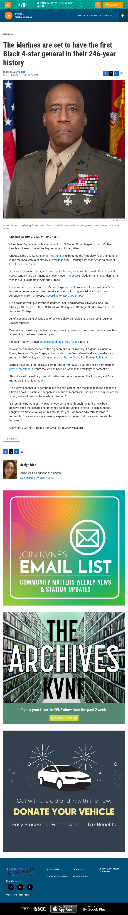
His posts (73, 275)
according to (65, 295)
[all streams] (123, 15)
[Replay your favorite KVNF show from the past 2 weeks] (64, 657)
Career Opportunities (57, 876)
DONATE (114, 4)
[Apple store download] (63, 909)
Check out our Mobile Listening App (109, 870)
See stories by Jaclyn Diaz (37, 478)
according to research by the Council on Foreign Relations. (72, 357)
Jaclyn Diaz (19, 71)
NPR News (8, 34)
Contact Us (78, 869)
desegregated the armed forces (59, 341)
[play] (8, 15)
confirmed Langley (53, 255)
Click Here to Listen (64, 718)
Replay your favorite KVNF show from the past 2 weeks (64, 709)
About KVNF (53, 869)
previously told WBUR (22, 369)
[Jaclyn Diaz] (10, 469)
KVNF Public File (80, 876)
